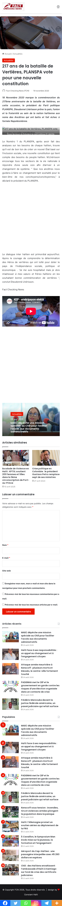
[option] (31, 419)
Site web (6, 570)
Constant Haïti (31, 894)
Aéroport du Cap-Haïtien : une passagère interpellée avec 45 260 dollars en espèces (40, 854)
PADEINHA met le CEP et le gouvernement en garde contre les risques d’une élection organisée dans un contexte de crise (40, 687)
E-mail (6, 558)
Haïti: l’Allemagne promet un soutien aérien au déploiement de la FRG (39, 825)
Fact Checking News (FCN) (17, 91)
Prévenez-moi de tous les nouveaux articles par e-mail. (31, 604)
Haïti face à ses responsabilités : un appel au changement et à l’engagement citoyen (39, 653)
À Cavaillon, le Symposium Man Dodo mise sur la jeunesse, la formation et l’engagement (38, 840)
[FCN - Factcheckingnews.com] (13, 6)
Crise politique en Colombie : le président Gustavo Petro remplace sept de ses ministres (46, 473)
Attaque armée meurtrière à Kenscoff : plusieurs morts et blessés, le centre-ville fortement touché (39, 669)
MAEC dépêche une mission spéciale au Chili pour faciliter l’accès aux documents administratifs (29, 427)
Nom (5, 545)
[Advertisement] (31, 219)
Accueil (7, 54)
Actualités (17, 54)
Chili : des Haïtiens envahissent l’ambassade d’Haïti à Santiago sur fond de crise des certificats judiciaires (38, 870)
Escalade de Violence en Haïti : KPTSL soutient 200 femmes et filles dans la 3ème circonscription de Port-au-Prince (15, 475)
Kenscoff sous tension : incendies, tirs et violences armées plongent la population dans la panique (39, 811)
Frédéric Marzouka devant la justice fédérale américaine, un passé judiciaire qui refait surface (39, 703)
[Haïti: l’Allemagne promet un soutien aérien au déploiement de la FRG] (10, 826)
